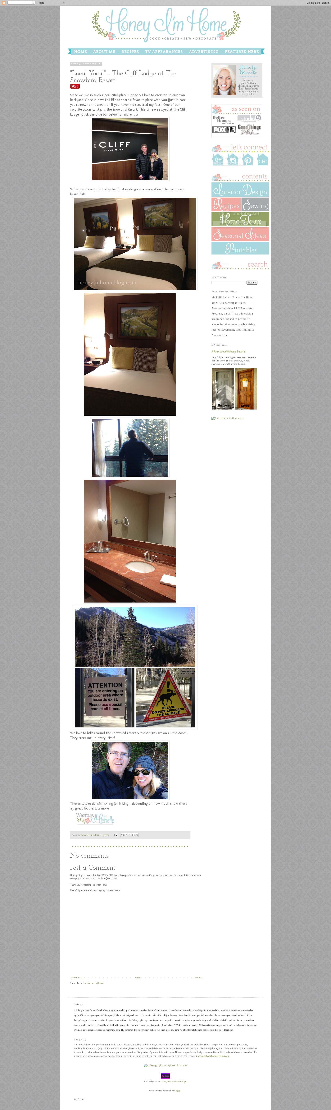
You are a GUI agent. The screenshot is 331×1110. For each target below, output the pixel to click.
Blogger (177, 1090)
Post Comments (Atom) (93, 983)
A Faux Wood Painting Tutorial (228, 351)
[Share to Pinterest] (137, 835)
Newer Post (76, 977)
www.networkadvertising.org (213, 1056)
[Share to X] (129, 835)
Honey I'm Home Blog (90, 835)
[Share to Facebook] (133, 835)
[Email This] (122, 835)
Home (137, 977)
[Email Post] (115, 835)
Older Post (197, 977)
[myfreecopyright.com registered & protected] (166, 1065)
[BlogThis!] (126, 835)
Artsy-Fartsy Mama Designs (174, 1081)
